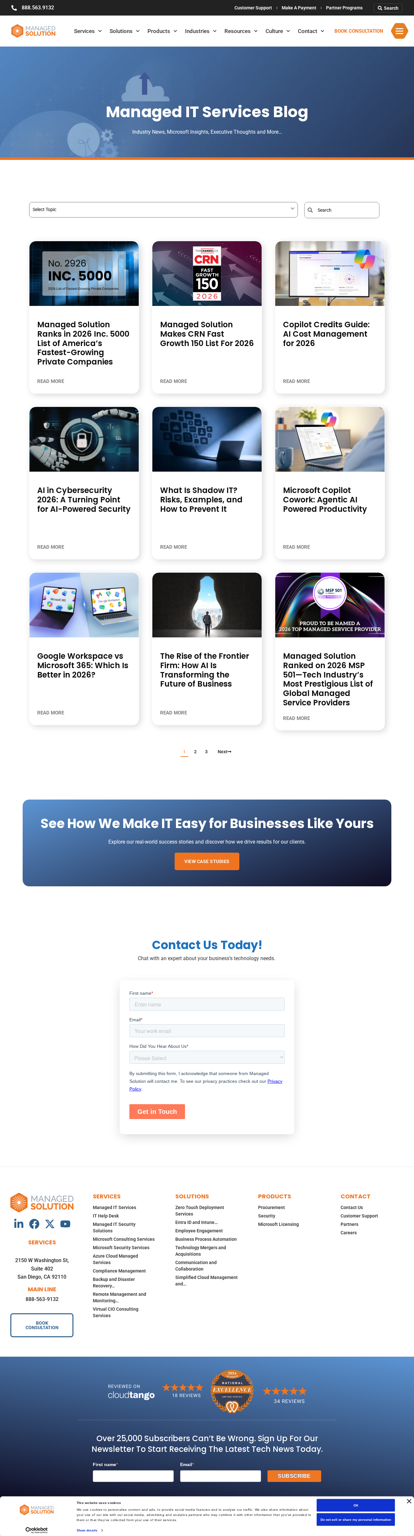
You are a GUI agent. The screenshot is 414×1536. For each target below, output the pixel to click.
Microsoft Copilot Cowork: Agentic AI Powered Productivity (325, 499)
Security (266, 1215)
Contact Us (352, 1207)
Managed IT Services (114, 1207)
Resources (237, 31)
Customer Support (253, 7)
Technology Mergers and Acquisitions (200, 1251)
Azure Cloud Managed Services (115, 1259)
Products (158, 31)
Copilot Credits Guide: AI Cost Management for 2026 (326, 334)
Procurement (271, 1207)
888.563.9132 (38, 8)
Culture (274, 31)
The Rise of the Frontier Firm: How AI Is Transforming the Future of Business (204, 670)
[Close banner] (409, 1501)
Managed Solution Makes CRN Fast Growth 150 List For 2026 (207, 334)
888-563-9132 (42, 1299)
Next (222, 751)
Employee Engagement (199, 1230)
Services (84, 31)
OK (356, 1505)
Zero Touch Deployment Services (199, 1210)
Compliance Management (119, 1270)
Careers (349, 1232)
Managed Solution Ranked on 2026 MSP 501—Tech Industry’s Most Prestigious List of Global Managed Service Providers (328, 679)
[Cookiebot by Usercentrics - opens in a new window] (36, 1530)
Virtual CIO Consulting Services (115, 1312)
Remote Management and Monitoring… (119, 1297)
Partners (349, 1224)
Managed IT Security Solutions (114, 1227)
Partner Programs (344, 7)
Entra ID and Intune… (196, 1222)
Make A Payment (299, 7)
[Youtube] (65, 1224)
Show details (87, 1530)
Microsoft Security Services (121, 1247)
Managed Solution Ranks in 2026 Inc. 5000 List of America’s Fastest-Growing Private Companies (83, 343)
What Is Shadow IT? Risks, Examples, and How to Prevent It (201, 499)
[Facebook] (34, 1224)
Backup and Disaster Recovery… (114, 1282)
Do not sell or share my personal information (356, 1519)
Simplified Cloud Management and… (206, 1280)
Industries (197, 31)
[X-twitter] (50, 1224)
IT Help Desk (106, 1215)
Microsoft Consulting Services (124, 1239)
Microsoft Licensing (278, 1224)
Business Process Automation (206, 1239)
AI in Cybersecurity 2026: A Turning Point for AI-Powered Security (84, 499)
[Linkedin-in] (19, 1224)
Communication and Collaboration (196, 1266)
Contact (307, 31)
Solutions (121, 31)
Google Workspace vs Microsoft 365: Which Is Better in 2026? (82, 665)
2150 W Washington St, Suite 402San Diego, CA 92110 (42, 1268)
